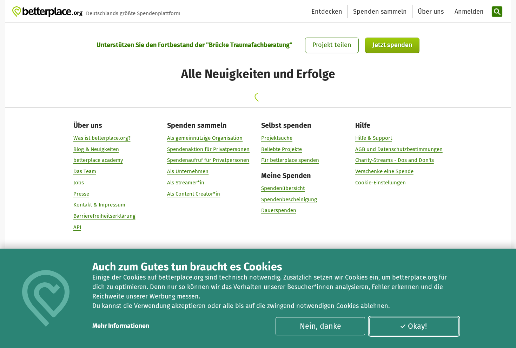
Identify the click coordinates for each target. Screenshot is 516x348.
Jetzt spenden (392, 45)
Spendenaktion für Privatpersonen (208, 149)
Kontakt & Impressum (99, 205)
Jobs (78, 182)
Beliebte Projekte (281, 149)
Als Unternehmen (188, 171)
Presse (81, 194)
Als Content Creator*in (193, 194)
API (77, 227)
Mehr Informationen (120, 326)
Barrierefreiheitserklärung (104, 216)
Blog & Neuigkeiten (96, 149)
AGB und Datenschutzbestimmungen (399, 149)
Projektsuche (276, 138)
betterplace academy (98, 160)
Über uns (431, 11)
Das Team (84, 171)
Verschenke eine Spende (384, 171)
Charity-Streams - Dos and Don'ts (394, 160)
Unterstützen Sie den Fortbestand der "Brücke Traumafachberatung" (194, 45)
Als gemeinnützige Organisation (205, 138)
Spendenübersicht (283, 188)
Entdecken (326, 11)
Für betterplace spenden (290, 160)
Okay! (417, 326)
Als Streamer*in (185, 182)
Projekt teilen (331, 45)
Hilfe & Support (373, 138)
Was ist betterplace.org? (102, 138)
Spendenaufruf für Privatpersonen (208, 160)
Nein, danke (320, 326)
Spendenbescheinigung (289, 199)
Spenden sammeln (380, 11)
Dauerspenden (278, 210)
